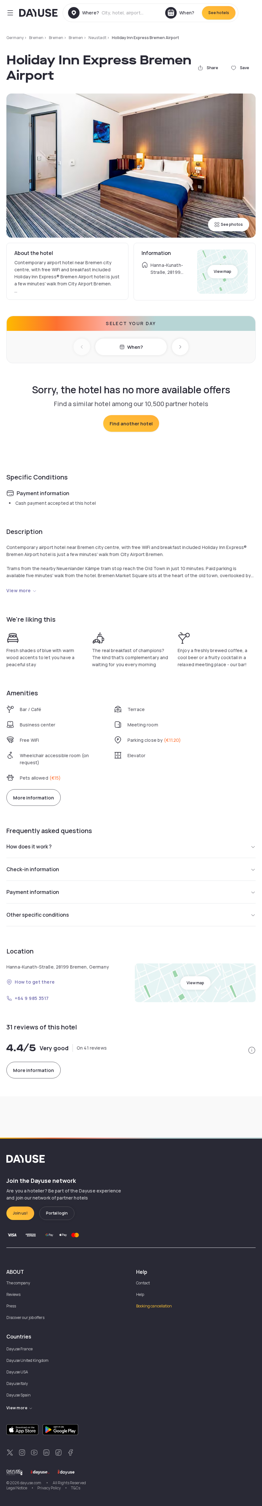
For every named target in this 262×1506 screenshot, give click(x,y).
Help (140, 1294)
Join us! (20, 1213)
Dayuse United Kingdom (27, 1360)
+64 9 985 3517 (32, 998)
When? (135, 347)
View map (222, 271)
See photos (232, 224)
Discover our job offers (25, 1317)
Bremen (36, 37)
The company (18, 1283)
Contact (143, 1283)
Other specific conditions (37, 914)
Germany (15, 37)
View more (18, 590)
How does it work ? (29, 846)
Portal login (57, 1213)
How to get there (35, 982)
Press (11, 1306)
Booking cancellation (154, 1306)
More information (33, 797)
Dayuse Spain (18, 1395)
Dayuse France (19, 1349)
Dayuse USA (17, 1372)
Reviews (13, 1294)
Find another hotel (131, 423)
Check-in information (32, 869)
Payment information (32, 892)
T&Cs (75, 1488)
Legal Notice (16, 1488)
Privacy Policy (49, 1488)
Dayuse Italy (17, 1383)
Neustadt (97, 37)
